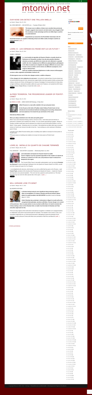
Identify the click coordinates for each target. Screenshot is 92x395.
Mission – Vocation (40, 12)
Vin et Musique (72, 101)
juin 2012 (70, 291)
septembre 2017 (71, 199)
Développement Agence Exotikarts (56, 386)
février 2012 (70, 298)
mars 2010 (70, 334)
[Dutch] (74, 21)
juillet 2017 (70, 203)
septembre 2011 (71, 306)
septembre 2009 (71, 345)
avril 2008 (70, 375)
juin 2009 (70, 351)
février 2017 (70, 212)
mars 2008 (70, 377)
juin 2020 (70, 154)
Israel (76, 75)
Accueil (24, 12)
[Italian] (75, 21)
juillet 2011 (70, 310)
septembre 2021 (71, 143)
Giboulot (70, 71)
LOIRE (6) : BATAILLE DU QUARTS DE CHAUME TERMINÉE (34, 145)
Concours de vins (72, 62)
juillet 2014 (70, 246)
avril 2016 (70, 216)
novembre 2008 (71, 364)
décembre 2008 (71, 362)
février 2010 (70, 336)
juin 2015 (70, 229)
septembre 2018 (71, 182)
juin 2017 (70, 205)
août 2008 (70, 368)
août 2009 (70, 347)
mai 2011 (70, 313)
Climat (80, 60)
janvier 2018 (70, 195)
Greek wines (78, 73)
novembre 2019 (71, 164)
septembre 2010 (71, 328)
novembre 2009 (71, 341)
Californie (78, 54)
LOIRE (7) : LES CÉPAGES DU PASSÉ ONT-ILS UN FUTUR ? (34, 49)
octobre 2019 (70, 166)
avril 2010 (70, 332)
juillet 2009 (70, 349)
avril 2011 (70, 315)
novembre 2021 (71, 141)
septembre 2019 (71, 167)
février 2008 (70, 379)
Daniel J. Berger (15, 22)
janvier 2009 (70, 360)
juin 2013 (70, 270)
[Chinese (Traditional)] (78, 21)
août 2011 (70, 308)
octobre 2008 (70, 366)
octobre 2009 (70, 343)
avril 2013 (70, 274)
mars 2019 (70, 179)
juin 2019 (70, 173)
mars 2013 (70, 276)
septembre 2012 (71, 285)
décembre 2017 (71, 197)
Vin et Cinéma (71, 99)
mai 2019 (70, 175)
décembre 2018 (71, 180)
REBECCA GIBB (16, 102)
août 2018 (70, 184)
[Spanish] (72, 21)
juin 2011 (70, 311)
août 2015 (70, 225)
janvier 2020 (70, 160)
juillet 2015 (70, 227)
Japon (75, 77)
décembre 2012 (71, 281)
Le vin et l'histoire (72, 81)
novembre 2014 (71, 238)
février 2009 (70, 358)
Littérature (71, 83)
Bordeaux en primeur (73, 52)
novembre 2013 (71, 261)
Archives (59, 12)
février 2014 (70, 255)
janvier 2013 (70, 280)
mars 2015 (70, 233)
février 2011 (70, 319)
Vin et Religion (72, 103)
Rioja (70, 89)
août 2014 (70, 244)
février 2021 (70, 149)
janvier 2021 (70, 151)
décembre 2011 (71, 302)
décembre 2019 (71, 162)
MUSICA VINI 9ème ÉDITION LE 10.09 (75, 125)
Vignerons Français (73, 97)
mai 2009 (70, 353)
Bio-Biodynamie (72, 48)
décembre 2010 (71, 323)
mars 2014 (70, 253)
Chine (78, 58)
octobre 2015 (70, 222)
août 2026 (70, 132)
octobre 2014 (70, 240)
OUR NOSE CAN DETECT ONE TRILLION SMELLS (30, 20)
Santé (70, 91)
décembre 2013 (71, 259)
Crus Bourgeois (72, 64)
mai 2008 (70, 373)
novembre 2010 (71, 325)
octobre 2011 (70, 304)
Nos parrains (31, 12)
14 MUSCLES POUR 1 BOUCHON (75, 127)
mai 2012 (70, 293)
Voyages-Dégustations (73, 107)
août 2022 (70, 134)
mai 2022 (70, 139)
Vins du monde (72, 105)
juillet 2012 (70, 289)
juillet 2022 (70, 136)
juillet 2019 (70, 171)
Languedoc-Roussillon (73, 79)
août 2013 (70, 267)
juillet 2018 (70, 186)
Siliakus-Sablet (72, 93)
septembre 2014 (71, 242)
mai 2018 (70, 188)
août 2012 (70, 287)
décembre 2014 (71, 237)
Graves (70, 73)
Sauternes (76, 91)
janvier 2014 (70, 257)
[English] (71, 21)
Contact (65, 12)
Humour (70, 75)
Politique (71, 87)
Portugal (77, 87)
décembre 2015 (71, 218)
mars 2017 (70, 210)
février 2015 (70, 235)
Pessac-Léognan (78, 85)
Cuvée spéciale (72, 66)
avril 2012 (70, 295)
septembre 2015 (71, 224)
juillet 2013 (70, 268)
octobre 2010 (70, 326)
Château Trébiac (72, 60)
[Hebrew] (69, 23)
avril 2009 (70, 354)
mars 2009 (70, 356)
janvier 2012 (70, 300)
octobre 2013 (70, 263)
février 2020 (70, 158)
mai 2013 (70, 272)
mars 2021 (70, 147)
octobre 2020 (70, 152)
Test (69, 113)
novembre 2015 (71, 220)
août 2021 (70, 145)
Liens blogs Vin (51, 12)
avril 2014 (70, 252)
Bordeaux (71, 50)
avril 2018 (70, 190)
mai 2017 (70, 207)
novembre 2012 (71, 283)
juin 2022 (70, 137)
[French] (69, 21)
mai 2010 (70, 330)
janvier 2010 (70, 338)
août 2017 (70, 201)
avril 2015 (70, 231)
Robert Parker (76, 89)
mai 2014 (70, 250)
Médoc (70, 85)
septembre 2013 (71, 265)
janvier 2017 (70, 214)
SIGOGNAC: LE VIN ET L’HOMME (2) (75, 121)
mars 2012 (70, 296)
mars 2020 (70, 156)
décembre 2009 (71, 339)
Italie (70, 77)
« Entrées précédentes (14, 226)
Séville (80, 93)
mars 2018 (70, 192)
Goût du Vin (77, 71)
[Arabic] (77, 21)
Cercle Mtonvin (79, 56)
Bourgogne (71, 54)
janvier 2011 (70, 321)
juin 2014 (70, 248)
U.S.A (70, 95)
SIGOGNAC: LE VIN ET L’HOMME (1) (75, 123)
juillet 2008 (70, 369)
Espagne (80, 66)
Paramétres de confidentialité (39, 386)
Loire (77, 83)
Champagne (71, 58)
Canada (70, 56)
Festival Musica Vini (73, 68)
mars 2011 (70, 317)
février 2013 (70, 278)
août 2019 (70, 169)
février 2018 (70, 194)
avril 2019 (70, 177)
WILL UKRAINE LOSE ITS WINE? (23, 183)
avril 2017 (70, 209)
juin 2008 (70, 371)
